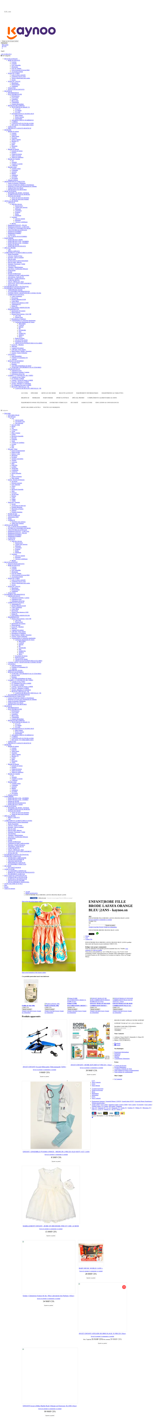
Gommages (14, 86)
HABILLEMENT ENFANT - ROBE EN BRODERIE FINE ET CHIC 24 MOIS (51, 1226)
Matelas (13, 173)
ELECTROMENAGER (15, 94)
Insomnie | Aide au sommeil (16, 257)
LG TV (109, 1108)
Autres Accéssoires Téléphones (17, 183)
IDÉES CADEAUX (14, 251)
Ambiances (14, 175)
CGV (93, 1080)
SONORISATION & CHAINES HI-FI (22, 113)
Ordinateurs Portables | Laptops (20, 372)
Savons (13, 80)
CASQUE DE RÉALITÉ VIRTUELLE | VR (28, 388)
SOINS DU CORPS (14, 73)
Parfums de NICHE (13, 244)
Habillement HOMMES (15, 231)
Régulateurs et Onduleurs (18, 319)
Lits (12, 160)
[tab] (79, 939)
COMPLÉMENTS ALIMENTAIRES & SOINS (18, 252)
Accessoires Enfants (17, 71)
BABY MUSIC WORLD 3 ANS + (91, 1268)
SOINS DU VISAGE (14, 81)
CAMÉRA (14, 122)
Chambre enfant (16, 168)
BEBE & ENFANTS (14, 60)
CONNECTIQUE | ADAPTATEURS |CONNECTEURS (24, 293)
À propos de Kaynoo (120, 1065)
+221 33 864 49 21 (6, 54)
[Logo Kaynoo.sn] (31, 39)
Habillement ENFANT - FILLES (17, 225)
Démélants (18, 215)
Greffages (14, 217)
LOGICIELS (11, 354)
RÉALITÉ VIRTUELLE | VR (20, 387)
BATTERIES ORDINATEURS (20, 307)
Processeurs (14, 298)
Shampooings (19, 206)
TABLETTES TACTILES (15, 188)
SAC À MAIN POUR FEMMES (17, 236)
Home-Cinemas (19, 117)
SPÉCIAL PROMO (10, 248)
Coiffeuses (14, 165)
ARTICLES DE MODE (11, 201)
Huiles (17, 214)
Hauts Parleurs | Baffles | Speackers (21, 351)
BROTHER (22, 324)
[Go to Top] (92, 1117)
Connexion (8, 21)
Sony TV (94, 1108)
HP (20, 328)
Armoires (14, 162)
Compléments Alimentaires (122, 1058)
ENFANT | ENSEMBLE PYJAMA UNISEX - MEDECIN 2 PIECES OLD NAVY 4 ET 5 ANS (56, 1152)
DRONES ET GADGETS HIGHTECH (19, 128)
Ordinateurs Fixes (16, 370)
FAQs (93, 1084)
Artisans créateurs (13, 180)
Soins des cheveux (16, 204)
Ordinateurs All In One (17, 374)
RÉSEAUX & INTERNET (16, 361)
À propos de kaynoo (97, 1088)
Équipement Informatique (121, 1052)
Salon (13, 144)
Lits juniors (14, 178)
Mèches (13, 223)
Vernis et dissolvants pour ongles (20, 78)
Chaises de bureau (16, 154)
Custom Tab (88, 939)
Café (9, 249)
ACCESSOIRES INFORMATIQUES (19, 291)
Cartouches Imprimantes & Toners (24, 322)
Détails (87, 936)
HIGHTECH (8, 91)
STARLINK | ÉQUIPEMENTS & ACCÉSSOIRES (26, 367)
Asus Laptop (148, 1104)
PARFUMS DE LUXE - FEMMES (18, 243)
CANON (21, 325)
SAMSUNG (22, 333)
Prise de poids (12, 259)
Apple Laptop (96, 1104)
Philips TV (139, 1108)
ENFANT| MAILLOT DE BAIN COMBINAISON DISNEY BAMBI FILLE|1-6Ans (100, 1005)
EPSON (21, 327)
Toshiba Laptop (96, 1106)
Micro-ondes (15, 101)
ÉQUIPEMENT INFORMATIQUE (14, 288)
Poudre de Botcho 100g (52, 1005)
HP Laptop (112, 1106)
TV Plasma (18, 110)
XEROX (21, 335)
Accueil (27, 891)
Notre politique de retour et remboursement (126, 1070)
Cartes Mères (15, 301)
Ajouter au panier (27, 1009)
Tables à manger (16, 139)
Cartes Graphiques (16, 296)
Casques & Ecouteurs (17, 348)
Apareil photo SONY (128, 1101)
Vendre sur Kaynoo (11, 19)
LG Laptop (105, 1106)
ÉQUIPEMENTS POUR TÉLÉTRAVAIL (16, 286)
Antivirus (14, 359)
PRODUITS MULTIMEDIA (16, 105)
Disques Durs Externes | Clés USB (21, 314)
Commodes (14, 170)
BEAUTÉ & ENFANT (11, 59)
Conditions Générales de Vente (123, 1069)
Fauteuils (14, 134)
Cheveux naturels (20, 218)
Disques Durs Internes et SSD (19, 302)
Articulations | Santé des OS (16, 277)
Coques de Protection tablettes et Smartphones (21, 185)
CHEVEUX (11, 202)
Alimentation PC (16, 304)
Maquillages (14, 83)
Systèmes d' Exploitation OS (19, 357)
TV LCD (17, 109)
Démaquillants (15, 84)
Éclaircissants (12, 270)
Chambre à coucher (17, 164)
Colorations (18, 210)
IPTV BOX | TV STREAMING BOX (22, 125)
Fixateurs (17, 212)
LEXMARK (22, 330)
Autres (13, 147)
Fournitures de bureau (21, 341)
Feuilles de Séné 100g (28, 1005)
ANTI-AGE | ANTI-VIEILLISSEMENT (19, 283)
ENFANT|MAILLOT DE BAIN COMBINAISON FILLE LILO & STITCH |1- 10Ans (122, 1005)
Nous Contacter (96, 1082)
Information (95, 1095)
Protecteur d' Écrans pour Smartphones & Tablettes (22, 186)
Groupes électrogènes (17, 104)
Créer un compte (10, 22)
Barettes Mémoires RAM (18, 299)
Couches (13, 62)
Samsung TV (102, 1108)
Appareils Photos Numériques (143, 1101)
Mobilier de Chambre (14, 159)
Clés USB (18, 315)
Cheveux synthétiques (21, 222)
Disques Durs (19, 317)
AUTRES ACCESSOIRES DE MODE (19, 228)
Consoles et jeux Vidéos (18, 377)
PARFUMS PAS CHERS (15, 239)
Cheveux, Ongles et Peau (15, 256)
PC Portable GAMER (17, 378)
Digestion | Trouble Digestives (16, 278)
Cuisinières (14, 99)
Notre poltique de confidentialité (123, 1072)
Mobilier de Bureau (13, 149)
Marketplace (8, 17)
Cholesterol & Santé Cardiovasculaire (18, 275)
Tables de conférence (17, 157)
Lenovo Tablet (123, 1104)
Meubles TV (15, 141)
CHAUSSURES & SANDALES (17, 230)
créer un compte (97, 950)
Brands (6, 887)
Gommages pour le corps (18, 76)
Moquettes (14, 146)
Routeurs (14, 364)
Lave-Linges (15, 97)
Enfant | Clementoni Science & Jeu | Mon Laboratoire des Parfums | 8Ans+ (48, 1296)
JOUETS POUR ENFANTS (16, 89)
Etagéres (13, 152)
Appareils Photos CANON (113, 1101)
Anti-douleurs (12, 265)
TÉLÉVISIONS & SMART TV (20, 107)
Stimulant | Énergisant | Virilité (16, 264)
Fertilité (10, 272)
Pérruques (18, 220)
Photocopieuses (15, 312)
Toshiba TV (131, 1108)
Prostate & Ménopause (14, 273)
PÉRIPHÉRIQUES (13, 309)
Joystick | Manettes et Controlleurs (21, 383)
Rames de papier (19, 338)
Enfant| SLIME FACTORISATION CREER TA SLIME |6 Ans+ (77, 1005)
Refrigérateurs (15, 96)
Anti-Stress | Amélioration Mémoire (18, 269)
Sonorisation (18, 118)
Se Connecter (118, 1079)
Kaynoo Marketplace (120, 1067)
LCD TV (100, 1109)
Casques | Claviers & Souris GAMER (22, 380)
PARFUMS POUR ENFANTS (17, 246)
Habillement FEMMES (14, 233)
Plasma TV (107, 1109)
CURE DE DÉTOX (14, 280)
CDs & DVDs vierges (21, 340)
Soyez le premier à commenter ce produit (44, 1069)
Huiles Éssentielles (13, 254)
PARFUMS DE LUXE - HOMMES (18, 241)
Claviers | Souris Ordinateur (19, 353)
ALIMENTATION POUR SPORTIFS (19, 194)
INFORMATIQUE (13, 92)
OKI (20, 332)
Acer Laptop (104, 1104)
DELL (20, 336)
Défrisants (18, 209)
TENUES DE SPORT (14, 196)
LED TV (94, 1109)
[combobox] (9, 41)
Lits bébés (14, 176)
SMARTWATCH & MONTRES (17, 189)
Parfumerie (117, 1053)
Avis (86, 937)
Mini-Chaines (19, 115)
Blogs (93, 1092)
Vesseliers (14, 138)
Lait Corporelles (16, 65)
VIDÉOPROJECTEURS (15, 290)
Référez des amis (42, 898)
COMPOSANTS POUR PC (16, 294)
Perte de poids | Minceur (15, 262)
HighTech (117, 1055)
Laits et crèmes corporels (18, 75)
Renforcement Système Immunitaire (18, 260)
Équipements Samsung (98, 1101)
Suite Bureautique (16, 356)
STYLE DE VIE (13, 285)
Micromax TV (147, 1108)
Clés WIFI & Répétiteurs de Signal (21, 366)
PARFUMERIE (8, 238)
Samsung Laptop (113, 1104)
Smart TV (119, 1109)
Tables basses (15, 136)
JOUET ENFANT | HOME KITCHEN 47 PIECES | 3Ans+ (91, 1065)
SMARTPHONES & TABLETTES (14, 181)
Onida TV (124, 1108)
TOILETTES (12, 88)
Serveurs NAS (15, 362)
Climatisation (15, 102)
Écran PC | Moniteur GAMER (20, 382)
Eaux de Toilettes (16, 68)
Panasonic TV (116, 1108)
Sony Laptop (132, 1104)
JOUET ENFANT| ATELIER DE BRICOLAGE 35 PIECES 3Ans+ (102, 1333)
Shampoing (14, 67)
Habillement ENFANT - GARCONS (18, 227)
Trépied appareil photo (98, 1103)
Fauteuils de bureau (17, 151)
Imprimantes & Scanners (18, 311)
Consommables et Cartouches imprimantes (23, 320)
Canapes (13, 133)
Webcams (14, 346)
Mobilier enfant (12, 167)
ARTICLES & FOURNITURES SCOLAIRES (28, 343)
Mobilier (116, 1057)
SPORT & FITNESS (10, 191)
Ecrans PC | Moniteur (17, 345)
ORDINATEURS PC (14, 369)
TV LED (17, 112)
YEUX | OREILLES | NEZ (16, 281)
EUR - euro (7, 11)
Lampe (13, 143)
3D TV (114, 1109)
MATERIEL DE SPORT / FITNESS (18, 193)
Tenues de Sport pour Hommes (20, 197)
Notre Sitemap (96, 1085)
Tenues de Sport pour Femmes (20, 199)
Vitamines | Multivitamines (15, 267)
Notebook (119, 1106)
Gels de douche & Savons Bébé (20, 70)
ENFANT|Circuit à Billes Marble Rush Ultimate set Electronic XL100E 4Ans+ (50, 1406)
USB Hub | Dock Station (18, 349)
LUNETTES (11, 235)
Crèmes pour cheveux (21, 207)
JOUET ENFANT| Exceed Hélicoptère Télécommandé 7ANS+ (44, 1067)
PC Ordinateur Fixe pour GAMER (21, 385)
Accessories (140, 1104)
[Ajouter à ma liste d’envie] (64, 1062)
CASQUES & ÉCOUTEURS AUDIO (22, 123)
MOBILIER (7, 130)
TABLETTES (12, 126)
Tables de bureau (16, 155)
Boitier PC (14, 306)
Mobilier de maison (13, 131)
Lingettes (14, 63)
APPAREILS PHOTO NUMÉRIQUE (22, 120)
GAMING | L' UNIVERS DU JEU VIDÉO (20, 375)
